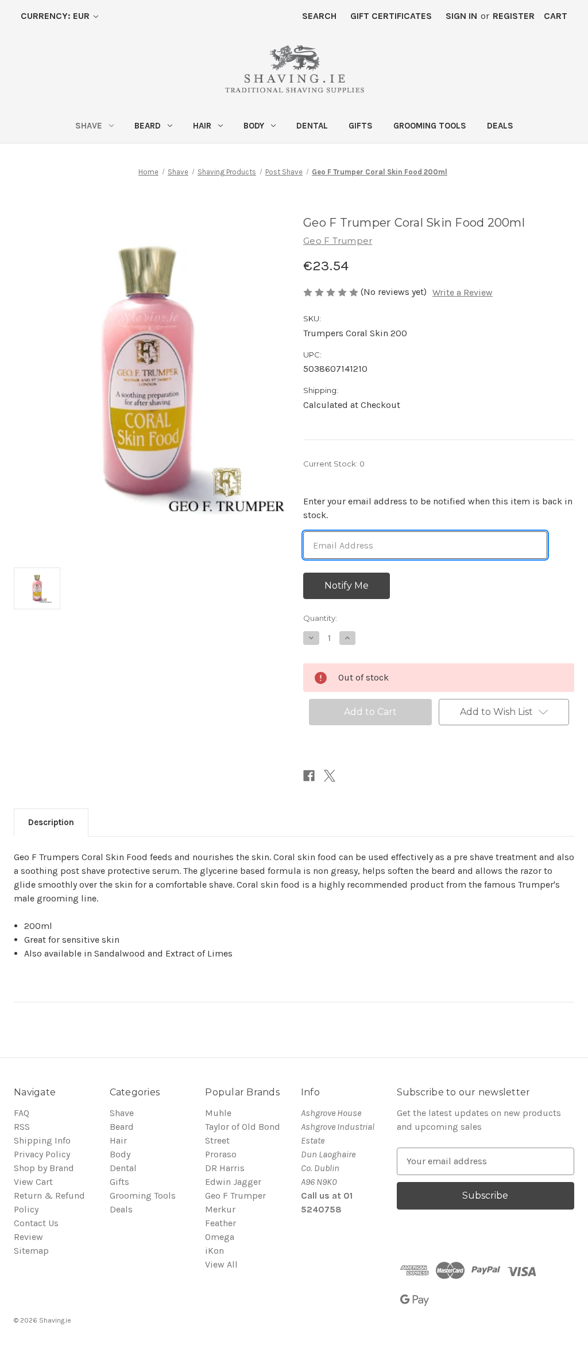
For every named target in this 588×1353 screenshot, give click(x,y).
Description (51, 822)
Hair (202, 125)
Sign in (461, 15)
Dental (312, 125)
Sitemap (31, 1250)
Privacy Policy (42, 1154)
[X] (329, 776)
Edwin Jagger (233, 1181)
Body (253, 125)
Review (28, 1236)
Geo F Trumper (235, 1195)
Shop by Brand (44, 1168)
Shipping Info (42, 1140)
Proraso (221, 1154)
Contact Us (36, 1223)
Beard (147, 125)
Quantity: (320, 618)
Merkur (220, 1209)
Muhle (218, 1112)
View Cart (33, 1181)
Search (319, 15)
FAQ (21, 1112)
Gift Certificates (391, 15)
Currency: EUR (56, 15)
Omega (219, 1236)
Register (514, 15)
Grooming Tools (429, 125)
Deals (500, 125)
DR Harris (225, 1168)
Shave (88, 125)
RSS (22, 1126)
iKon (214, 1250)
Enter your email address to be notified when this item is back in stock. (437, 508)
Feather (220, 1223)
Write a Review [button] (462, 292)
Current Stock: (334, 463)
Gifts (361, 125)
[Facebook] (309, 776)
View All (221, 1264)
